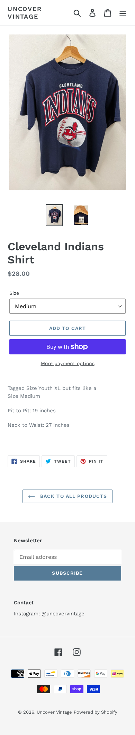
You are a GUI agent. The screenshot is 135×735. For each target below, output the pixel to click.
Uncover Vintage (25, 12)
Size (14, 293)
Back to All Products (72, 496)
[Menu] (122, 12)
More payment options (67, 363)
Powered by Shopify (95, 712)
